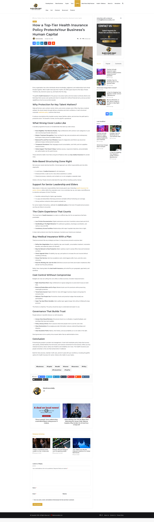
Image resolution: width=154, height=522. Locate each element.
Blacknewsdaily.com (57, 515)
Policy (84, 366)
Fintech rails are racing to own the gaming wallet (60, 450)
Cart (51, 10)
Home (35, 18)
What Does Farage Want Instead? (107, 87)
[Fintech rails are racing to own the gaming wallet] (61, 443)
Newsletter (117, 3)
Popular (108, 63)
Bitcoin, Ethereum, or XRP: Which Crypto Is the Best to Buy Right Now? (113, 102)
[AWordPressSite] (36, 7)
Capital (50, 366)
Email (34, 493)
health (58, 366)
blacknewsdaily (39, 38)
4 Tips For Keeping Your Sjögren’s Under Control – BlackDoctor (114, 94)
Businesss (40, 366)
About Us (110, 3)
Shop (47, 10)
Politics (77, 3)
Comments (118, 63)
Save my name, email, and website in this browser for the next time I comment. (54, 499)
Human (66, 366)
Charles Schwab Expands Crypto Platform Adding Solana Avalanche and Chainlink (114, 72)
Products (72, 10)
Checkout (57, 10)
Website (65, 493)
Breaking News (49, 3)
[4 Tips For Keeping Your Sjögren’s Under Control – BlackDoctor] (101, 95)
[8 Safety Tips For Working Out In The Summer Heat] (101, 82)
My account (65, 10)
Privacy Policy (120, 515)
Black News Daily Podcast (88, 3)
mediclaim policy (43, 112)
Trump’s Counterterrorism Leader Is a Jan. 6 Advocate (41, 450)
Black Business (59, 3)
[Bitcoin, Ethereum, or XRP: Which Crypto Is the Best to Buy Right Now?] (101, 102)
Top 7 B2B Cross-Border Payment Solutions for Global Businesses (81, 451)
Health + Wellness (101, 3)
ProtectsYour (57, 370)
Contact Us (113, 515)
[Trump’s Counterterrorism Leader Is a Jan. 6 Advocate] (41, 443)
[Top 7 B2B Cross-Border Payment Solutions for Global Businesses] (81, 443)
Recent (99, 63)
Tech (72, 3)
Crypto (67, 3)
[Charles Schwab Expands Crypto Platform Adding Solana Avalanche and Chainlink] (101, 72)
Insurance (75, 366)
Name (34, 487)
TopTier (67, 370)
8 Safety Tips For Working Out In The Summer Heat (112, 81)
